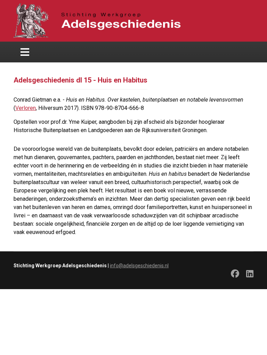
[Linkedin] (249, 275)
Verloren (25, 108)
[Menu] (25, 52)
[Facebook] (235, 275)
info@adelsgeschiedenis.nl (139, 265)
